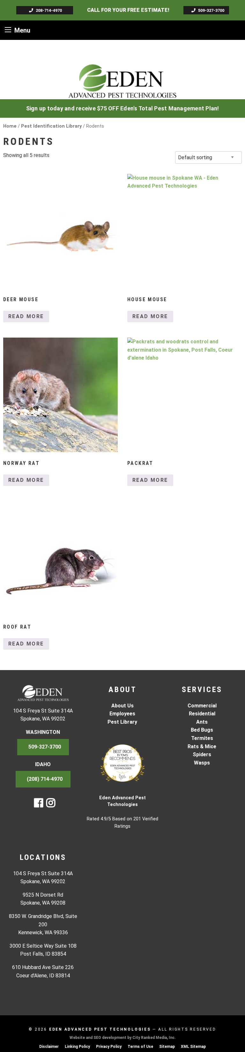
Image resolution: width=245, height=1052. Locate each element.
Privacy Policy (109, 1046)
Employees (122, 714)
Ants (202, 722)
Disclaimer (49, 1046)
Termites (202, 738)
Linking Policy (77, 1046)
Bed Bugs (202, 730)
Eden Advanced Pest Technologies (100, 1029)
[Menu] (8, 30)
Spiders (202, 754)
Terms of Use (140, 1046)
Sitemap (167, 1046)
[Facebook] (38, 805)
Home (10, 126)
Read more (26, 316)
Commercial (202, 706)
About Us (122, 706)
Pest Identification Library (51, 126)
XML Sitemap (193, 1046)
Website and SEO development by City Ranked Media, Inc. (123, 1037)
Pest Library (122, 722)
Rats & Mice (202, 746)
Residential (202, 714)
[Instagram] (50, 805)
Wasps (202, 763)
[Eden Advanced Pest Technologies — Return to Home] (122, 81)
